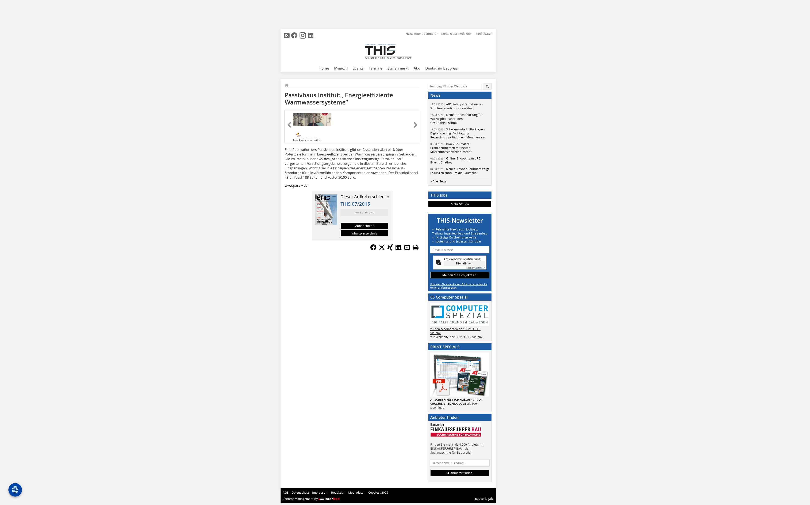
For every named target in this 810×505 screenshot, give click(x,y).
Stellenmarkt (398, 68)
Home (324, 68)
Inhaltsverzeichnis (364, 233)
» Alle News (438, 181)
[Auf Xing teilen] (390, 249)
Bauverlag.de (484, 499)
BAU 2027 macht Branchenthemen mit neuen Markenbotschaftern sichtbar (451, 148)
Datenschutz (300, 492)
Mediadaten (484, 34)
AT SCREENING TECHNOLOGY (451, 400)
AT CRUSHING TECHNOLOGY (456, 402)
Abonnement (364, 226)
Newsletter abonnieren (422, 34)
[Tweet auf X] (382, 249)
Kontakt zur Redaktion (456, 34)
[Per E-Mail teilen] (407, 247)
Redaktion (338, 492)
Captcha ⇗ (475, 268)
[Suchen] (487, 86)
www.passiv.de (296, 185)
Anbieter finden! (461, 473)
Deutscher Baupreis (441, 68)
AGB (286, 492)
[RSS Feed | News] (287, 35)
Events (358, 68)
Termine (375, 68)
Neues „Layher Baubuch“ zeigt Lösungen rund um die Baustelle (459, 171)
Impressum (320, 492)
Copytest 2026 (378, 492)
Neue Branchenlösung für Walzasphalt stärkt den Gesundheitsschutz (456, 119)
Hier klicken (464, 263)
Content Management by (301, 499)
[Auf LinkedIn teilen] (398, 249)
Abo (417, 68)
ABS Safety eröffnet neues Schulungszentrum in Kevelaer (456, 106)
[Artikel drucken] (415, 247)
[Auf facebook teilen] (373, 249)
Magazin (341, 68)
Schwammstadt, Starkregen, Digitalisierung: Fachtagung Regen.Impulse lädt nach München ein (457, 133)
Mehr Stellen (460, 204)
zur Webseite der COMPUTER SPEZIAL (456, 337)
